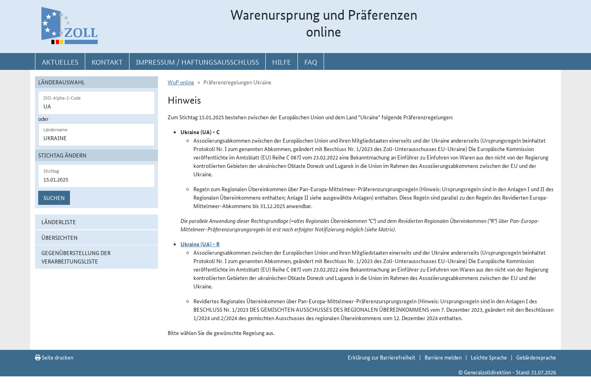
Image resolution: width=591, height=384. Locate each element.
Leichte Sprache (489, 357)
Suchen (54, 198)
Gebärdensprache (536, 357)
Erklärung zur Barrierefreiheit (381, 357)
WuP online (181, 82)
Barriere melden (443, 357)
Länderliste (58, 222)
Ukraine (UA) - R (200, 244)
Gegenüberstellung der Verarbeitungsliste (76, 257)
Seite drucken (57, 357)
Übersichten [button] (59, 237)
